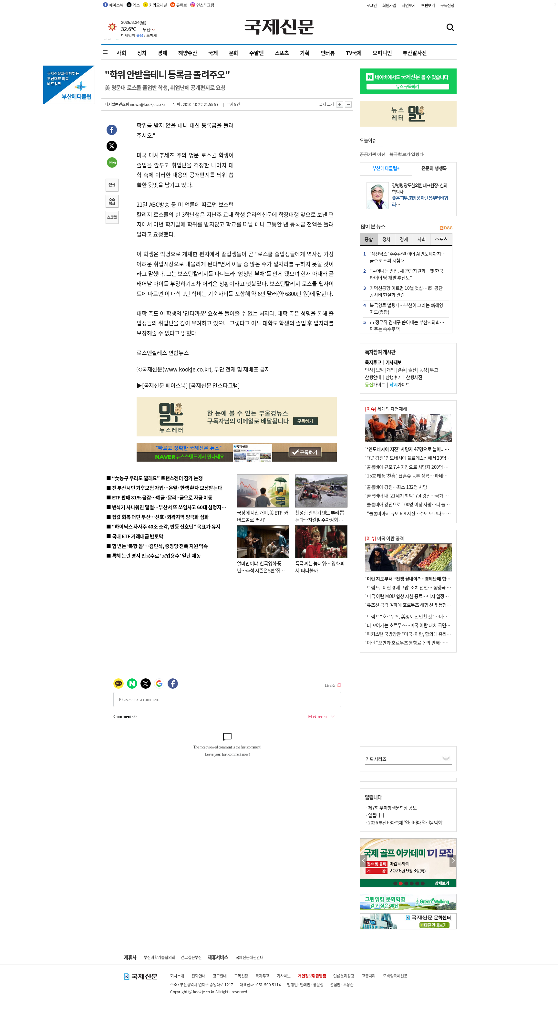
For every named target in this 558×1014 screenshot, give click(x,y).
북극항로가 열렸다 (406, 154)
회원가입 (389, 5)
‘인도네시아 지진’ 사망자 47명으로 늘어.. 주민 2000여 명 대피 (424, 449)
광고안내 (220, 975)
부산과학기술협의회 (159, 957)
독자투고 (262, 975)
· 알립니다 (374, 815)
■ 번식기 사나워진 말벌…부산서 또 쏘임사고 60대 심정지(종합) (170, 507)
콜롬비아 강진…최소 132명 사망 (397, 487)
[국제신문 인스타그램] (214, 385)
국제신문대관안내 (250, 957)
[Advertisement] (285, 160)
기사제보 (284, 975)
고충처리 (369, 975)
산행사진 (414, 377)
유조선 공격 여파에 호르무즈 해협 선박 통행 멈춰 (411, 604)
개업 (391, 369)
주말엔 (256, 53)
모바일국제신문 (395, 975)
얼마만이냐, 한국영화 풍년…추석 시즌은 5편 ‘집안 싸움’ (260, 570)
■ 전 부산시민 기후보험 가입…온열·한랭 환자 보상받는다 (164, 487)
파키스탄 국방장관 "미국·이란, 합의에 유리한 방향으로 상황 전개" (428, 634)
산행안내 (373, 377)
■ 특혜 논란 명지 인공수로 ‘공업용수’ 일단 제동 (153, 555)
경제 (162, 53)
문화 (234, 53)
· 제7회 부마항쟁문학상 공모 (391, 807)
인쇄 (112, 186)
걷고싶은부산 (191, 957)
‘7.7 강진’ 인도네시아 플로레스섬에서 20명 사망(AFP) (417, 458)
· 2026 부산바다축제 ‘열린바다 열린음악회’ (404, 822)
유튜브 (181, 5)
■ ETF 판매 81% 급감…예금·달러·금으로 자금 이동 (159, 497)
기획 (305, 53)
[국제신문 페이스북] (165, 385)
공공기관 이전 (373, 154)
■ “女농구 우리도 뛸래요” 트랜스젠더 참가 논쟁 (154, 478)
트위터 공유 (112, 147)
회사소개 (177, 975)
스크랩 (112, 218)
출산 (412, 369)
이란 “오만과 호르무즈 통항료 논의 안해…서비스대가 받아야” (423, 642)
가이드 (375, 384)
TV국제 (354, 53)
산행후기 (394, 377)
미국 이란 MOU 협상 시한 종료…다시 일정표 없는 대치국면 (421, 596)
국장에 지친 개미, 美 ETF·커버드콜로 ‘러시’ (262, 516)
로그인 (372, 5)
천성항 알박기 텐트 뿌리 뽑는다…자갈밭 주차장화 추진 (319, 519)
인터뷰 (328, 53)
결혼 (402, 369)
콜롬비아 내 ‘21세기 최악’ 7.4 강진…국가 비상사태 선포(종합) (424, 495)
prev (363, 861)
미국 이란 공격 (384, 538)
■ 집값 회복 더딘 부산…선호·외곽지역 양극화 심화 (157, 516)
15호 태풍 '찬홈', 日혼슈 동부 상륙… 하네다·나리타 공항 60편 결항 (429, 475)
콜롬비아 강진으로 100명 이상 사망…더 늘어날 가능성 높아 (421, 504)
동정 (423, 369)
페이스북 (116, 5)
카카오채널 (158, 5)
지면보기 (409, 5)
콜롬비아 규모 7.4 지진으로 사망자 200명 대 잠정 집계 (416, 467)
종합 (369, 239)
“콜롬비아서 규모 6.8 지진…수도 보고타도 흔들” (412, 513)
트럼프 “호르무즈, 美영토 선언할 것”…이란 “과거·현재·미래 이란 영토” (434, 616)
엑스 (136, 5)
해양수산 (187, 53)
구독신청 (447, 5)
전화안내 (198, 975)
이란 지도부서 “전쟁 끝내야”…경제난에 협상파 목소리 (417, 578)
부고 (434, 369)
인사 (369, 369)
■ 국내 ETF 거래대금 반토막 (134, 536)
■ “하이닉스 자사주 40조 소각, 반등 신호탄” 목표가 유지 (163, 526)
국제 (213, 53)
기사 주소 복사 (112, 202)
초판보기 (428, 5)
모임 (380, 369)
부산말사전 (415, 53)
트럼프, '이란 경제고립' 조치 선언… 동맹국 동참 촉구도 (417, 587)
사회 (121, 53)
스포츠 (282, 53)
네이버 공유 (112, 163)
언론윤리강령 (343, 975)
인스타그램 (205, 5)
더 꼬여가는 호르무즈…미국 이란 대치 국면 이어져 (413, 625)
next (453, 861)
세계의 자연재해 (386, 408)
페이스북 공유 (112, 131)
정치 (142, 53)
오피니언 (382, 53)
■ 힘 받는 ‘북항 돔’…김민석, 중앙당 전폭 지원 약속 (157, 545)
